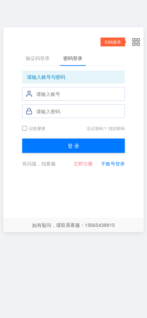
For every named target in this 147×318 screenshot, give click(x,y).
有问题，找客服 (39, 163)
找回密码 (116, 128)
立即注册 (83, 163)
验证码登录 (38, 58)
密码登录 (72, 58)
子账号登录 (113, 163)
